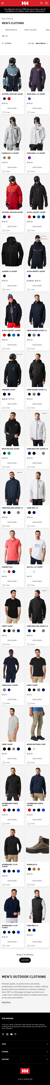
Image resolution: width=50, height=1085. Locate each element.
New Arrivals (11, 30)
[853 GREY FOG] (34, 335)
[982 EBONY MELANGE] (9, 630)
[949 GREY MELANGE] (4, 157)
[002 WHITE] (29, 571)
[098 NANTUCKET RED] (9, 571)
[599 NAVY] (43, 217)
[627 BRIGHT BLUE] (4, 571)
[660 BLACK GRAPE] (29, 98)
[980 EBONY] (29, 749)
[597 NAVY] (29, 276)
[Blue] (18, 810)
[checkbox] (6, 112)
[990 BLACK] (34, 217)
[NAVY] (4, 98)
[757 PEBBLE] (34, 749)
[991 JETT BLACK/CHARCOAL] (29, 869)
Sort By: (31, 43)
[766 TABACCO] (34, 869)
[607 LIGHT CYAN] (34, 571)
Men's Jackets (31, 30)
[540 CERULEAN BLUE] (38, 217)
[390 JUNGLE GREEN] (9, 453)
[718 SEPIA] (9, 157)
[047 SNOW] (9, 276)
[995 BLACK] (13, 810)
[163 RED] (29, 217)
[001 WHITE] (34, 98)
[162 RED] (9, 98)
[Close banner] (48, 8)
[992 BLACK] (13, 871)
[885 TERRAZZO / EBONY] (38, 869)
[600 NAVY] (9, 871)
